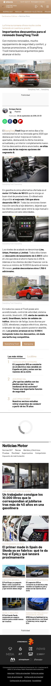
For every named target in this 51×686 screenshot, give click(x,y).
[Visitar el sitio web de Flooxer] (38, 659)
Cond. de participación (15, 677)
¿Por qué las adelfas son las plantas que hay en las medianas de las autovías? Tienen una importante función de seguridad (27, 386)
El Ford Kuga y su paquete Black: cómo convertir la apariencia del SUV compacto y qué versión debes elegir (13, 585)
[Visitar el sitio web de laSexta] (20, 649)
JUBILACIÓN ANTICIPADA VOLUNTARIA (16, 491)
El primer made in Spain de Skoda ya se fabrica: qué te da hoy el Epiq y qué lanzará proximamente (25, 552)
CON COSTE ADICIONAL (11, 580)
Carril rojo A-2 (25, 2)
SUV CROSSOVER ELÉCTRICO (13, 544)
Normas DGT (8, 12)
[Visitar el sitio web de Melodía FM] (13, 659)
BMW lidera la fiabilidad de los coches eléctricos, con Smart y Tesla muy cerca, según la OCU (37, 620)
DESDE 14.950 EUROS (10, 613)
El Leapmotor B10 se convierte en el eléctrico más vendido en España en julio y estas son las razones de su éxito (26, 368)
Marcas (18, 12)
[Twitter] (10, 112)
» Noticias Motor (24, 16)
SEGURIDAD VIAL (19, 379)
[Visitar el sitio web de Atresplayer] (25, 659)
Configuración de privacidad (33, 677)
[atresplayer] (36, 6)
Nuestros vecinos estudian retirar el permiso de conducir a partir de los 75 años (26, 404)
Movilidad (15, 453)
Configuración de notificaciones (20, 681)
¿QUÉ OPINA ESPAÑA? (21, 399)
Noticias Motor (15, 445)
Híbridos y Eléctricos (33, 12)
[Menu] (47, 6)
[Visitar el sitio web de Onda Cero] (30, 654)
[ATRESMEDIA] (25, 641)
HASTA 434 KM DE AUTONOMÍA (24, 362)
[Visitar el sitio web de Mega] (10, 654)
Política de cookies (37, 673)
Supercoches (27, 453)
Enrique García (15, 109)
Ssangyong (28, 344)
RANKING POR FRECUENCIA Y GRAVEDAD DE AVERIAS (37, 614)
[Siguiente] (47, 2)
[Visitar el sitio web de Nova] (41, 649)
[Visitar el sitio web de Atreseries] (20, 654)
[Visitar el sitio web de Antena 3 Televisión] (10, 649)
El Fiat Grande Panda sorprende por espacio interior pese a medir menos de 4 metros (12, 618)
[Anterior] (18, 2)
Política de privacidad (23, 673)
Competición (40, 453)
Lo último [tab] (31, 356)
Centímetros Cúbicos (9, 16)
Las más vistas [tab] (15, 356)
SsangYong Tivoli (12, 344)
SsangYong (9, 130)
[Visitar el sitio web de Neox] (30, 649)
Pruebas (5, 453)
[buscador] (42, 6)
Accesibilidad (36, 681)
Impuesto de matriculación (13, 456)
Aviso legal (11, 673)
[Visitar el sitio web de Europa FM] (41, 654)
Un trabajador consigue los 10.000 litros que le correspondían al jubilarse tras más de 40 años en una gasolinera (23, 501)
